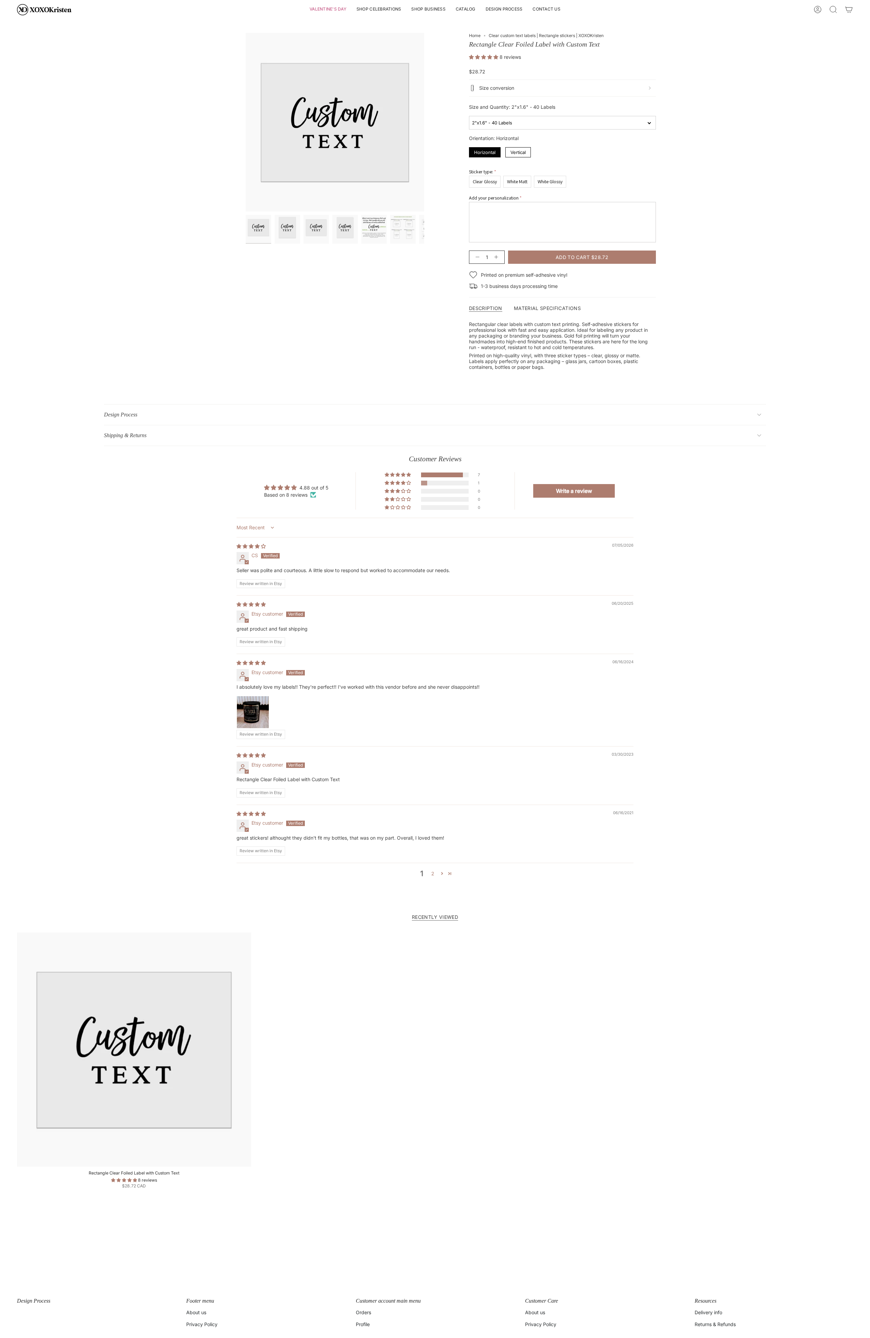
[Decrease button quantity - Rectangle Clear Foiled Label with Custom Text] (476, 257)
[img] (251, 546)
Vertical (518, 151)
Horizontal (485, 151)
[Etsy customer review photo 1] (253, 712)
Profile (363, 1324)
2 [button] (432, 873)
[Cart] (849, 9)
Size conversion (496, 88)
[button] (327, 10)
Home (475, 35)
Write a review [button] (574, 490)
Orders (363, 1312)
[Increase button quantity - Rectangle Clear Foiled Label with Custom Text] (497, 257)
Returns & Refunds (715, 1324)
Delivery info (708, 1312)
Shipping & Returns (125, 435)
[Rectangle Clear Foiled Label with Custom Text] (134, 1049)
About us (196, 1312)
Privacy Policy (202, 1324)
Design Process (120, 414)
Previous (246, 122)
